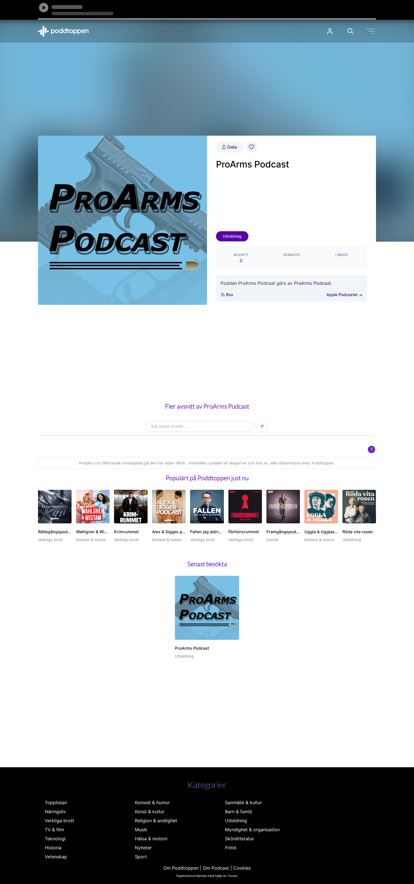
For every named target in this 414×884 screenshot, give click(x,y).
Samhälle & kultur (243, 802)
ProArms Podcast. (313, 283)
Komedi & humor (152, 802)
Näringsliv (55, 811)
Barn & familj (238, 811)
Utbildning (232, 236)
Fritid (230, 847)
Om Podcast (216, 868)
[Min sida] (330, 31)
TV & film (54, 829)
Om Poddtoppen (181, 868)
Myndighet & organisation (252, 829)
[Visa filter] (262, 426)
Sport (141, 856)
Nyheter (143, 847)
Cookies (242, 868)
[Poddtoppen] (63, 31)
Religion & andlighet (156, 820)
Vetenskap (56, 856)
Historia (53, 847)
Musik (141, 829)
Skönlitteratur (239, 838)
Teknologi (55, 838)
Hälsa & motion (151, 838)
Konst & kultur (149, 811)
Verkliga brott (59, 820)
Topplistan (56, 802)
